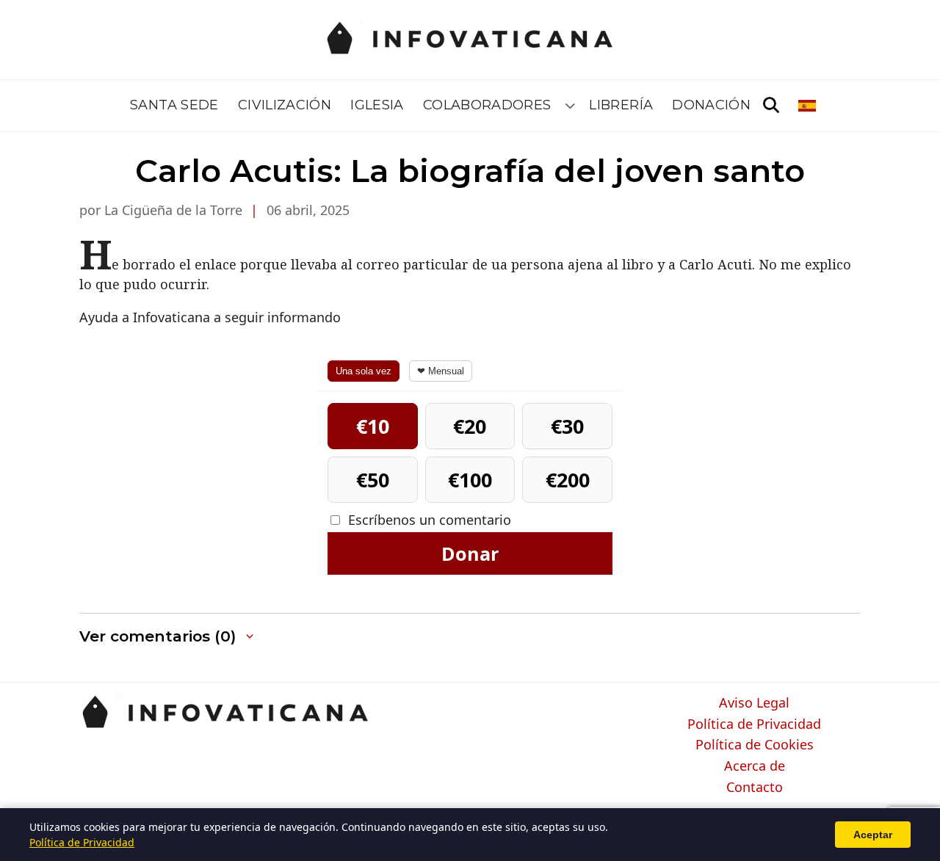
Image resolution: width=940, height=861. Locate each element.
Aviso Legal (754, 703)
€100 (470, 479)
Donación (711, 105)
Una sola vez (363, 371)
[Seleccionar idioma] (808, 106)
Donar (470, 553)
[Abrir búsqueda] (771, 105)
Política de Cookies (754, 745)
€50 (372, 479)
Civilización (284, 105)
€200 (568, 479)
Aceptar (872, 834)
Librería (621, 105)
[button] (167, 637)
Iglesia (377, 105)
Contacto (754, 787)
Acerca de (754, 766)
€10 (372, 426)
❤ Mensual (440, 371)
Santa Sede (174, 105)
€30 (567, 426)
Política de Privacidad (754, 724)
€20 (469, 426)
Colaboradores (487, 105)
